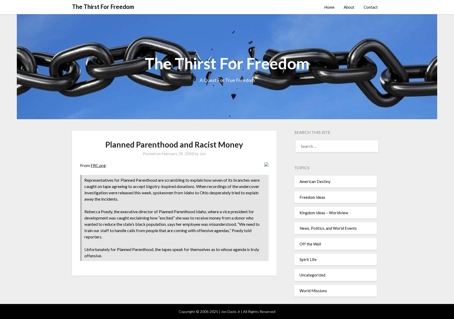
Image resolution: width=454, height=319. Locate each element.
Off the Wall (310, 244)
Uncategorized (312, 275)
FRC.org (98, 165)
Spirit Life (308, 259)
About (349, 7)
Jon (203, 153)
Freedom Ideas (312, 197)
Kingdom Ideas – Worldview (324, 212)
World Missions (313, 290)
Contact (371, 7)
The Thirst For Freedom (103, 6)
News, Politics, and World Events (328, 228)
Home (329, 7)
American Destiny (315, 181)
